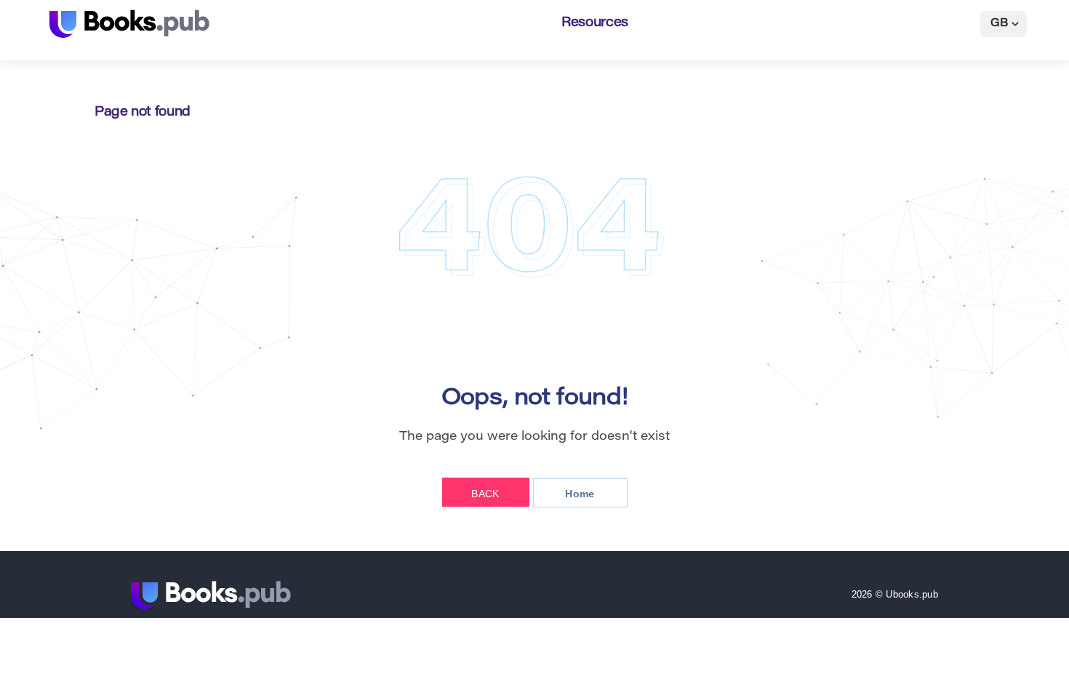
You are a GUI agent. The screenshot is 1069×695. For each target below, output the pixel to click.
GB (999, 23)
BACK (485, 493)
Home (579, 493)
